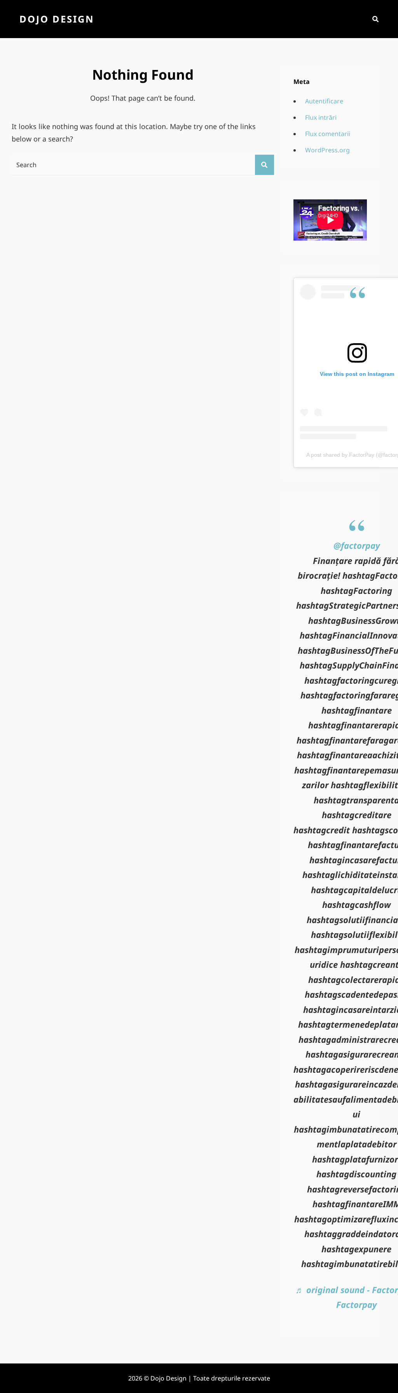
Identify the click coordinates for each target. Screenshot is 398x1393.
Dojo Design (56, 18)
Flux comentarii (327, 133)
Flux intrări (321, 117)
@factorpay (356, 545)
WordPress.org (327, 150)
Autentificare (324, 101)
